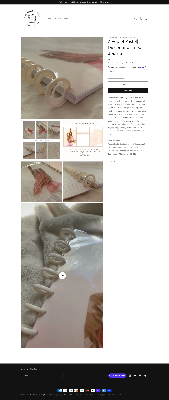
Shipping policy (102, 395)
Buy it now (128, 91)
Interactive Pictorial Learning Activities (38, 395)
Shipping (120, 63)
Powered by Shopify (56, 395)
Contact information (115, 395)
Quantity (111, 71)
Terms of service (90, 395)
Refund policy (68, 395)
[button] (135, 18)
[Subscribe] (60, 375)
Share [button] (113, 161)
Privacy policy (79, 395)
